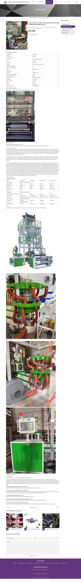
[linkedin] (36, 574)
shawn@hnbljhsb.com (47, 577)
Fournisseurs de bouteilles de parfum (39, 569)
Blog (43, 563)
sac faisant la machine (65, 24)
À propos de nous (22, 563)
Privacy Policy (65, 563)
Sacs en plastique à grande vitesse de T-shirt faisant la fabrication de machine (34, 529)
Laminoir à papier (65, 32)
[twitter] (39, 574)
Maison (31, 17)
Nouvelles (37, 563)
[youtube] (42, 574)
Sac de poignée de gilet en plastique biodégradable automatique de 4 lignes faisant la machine (15, 529)
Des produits (35, 17)
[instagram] (44, 574)
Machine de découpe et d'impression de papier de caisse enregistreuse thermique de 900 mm (52, 529)
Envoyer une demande (33, 34)
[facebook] (34, 574)
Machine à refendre (65, 30)
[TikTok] (47, 574)
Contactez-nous (49, 563)
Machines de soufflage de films (43, 17)
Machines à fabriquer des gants (67, 28)
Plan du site (57, 563)
